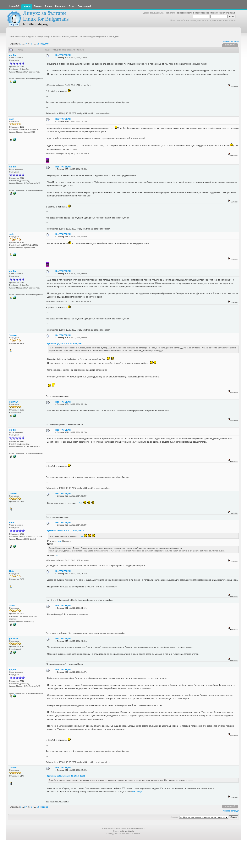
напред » (235, 41)
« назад (226, 41)
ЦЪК (80, 503)
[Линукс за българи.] (14, 625)
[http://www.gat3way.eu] (14, 416)
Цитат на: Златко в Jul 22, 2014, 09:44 (65, 531)
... (23, 44)
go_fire (12, 55)
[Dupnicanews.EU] (14, 140)
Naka (11, 571)
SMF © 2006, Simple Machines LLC (133, 828)
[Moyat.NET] (14, 547)
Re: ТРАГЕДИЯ (63, 55)
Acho (12, 605)
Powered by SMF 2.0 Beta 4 (111, 828)
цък (59, 541)
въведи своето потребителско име (195, 13)
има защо (137, 791)
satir (11, 119)
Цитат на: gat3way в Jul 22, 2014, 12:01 (66, 776)
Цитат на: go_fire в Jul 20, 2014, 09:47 (65, 343)
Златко (13, 335)
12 (37, 44)
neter (11, 522)
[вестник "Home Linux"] (14, 83)
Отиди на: (175, 817)
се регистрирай (226, 13)
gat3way (13, 402)
